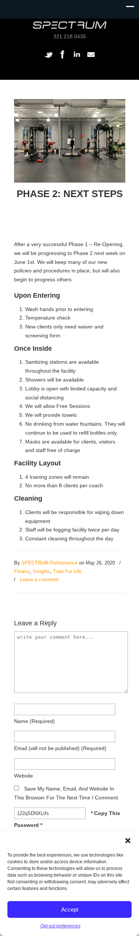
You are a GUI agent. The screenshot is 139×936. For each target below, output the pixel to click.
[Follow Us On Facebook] (63, 58)
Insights (41, 571)
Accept (69, 909)
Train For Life (67, 571)
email (60, 748)
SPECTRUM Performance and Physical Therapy (69, 25)
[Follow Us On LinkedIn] (77, 58)
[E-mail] (91, 58)
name (34, 721)
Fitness (22, 571)
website (23, 776)
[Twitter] (48, 58)
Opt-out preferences (60, 926)
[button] (128, 840)
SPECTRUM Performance (49, 563)
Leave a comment (39, 579)
